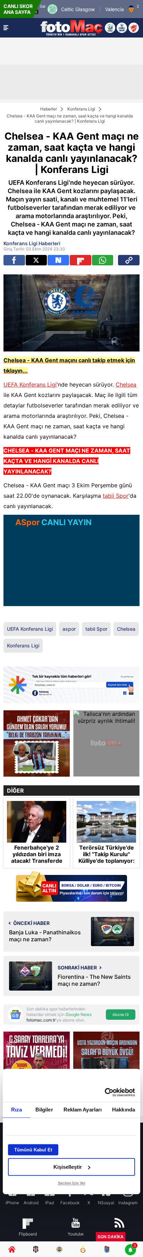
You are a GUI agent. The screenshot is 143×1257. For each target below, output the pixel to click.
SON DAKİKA (111, 1236)
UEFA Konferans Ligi (30, 384)
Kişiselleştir (67, 1167)
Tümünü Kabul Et (33, 1149)
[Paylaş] (129, 260)
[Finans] (71, 887)
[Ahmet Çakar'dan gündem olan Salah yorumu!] (36, 743)
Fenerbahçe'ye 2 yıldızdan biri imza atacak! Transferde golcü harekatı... (36, 857)
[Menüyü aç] (5, 28)
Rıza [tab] (16, 1110)
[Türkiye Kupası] (133, 28)
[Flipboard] (80, 260)
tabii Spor (115, 495)
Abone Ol (120, 1014)
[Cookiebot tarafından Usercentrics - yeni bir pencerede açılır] (104, 1092)
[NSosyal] (58, 260)
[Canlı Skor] (122, 28)
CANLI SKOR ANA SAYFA (18, 9)
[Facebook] (14, 260)
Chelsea (126, 384)
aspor (69, 629)
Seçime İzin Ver (71, 1183)
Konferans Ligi (81, 108)
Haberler (48, 108)
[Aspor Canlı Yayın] (110, 28)
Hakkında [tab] (123, 1110)
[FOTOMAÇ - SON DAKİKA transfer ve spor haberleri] (71, 28)
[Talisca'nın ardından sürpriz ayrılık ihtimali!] (106, 743)
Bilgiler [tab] (44, 1110)
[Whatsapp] (102, 260)
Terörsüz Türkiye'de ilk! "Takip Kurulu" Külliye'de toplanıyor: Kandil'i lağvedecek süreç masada (106, 861)
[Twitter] (36, 260)
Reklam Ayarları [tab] (83, 1110)
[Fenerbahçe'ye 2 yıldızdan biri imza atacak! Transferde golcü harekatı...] (36, 822)
